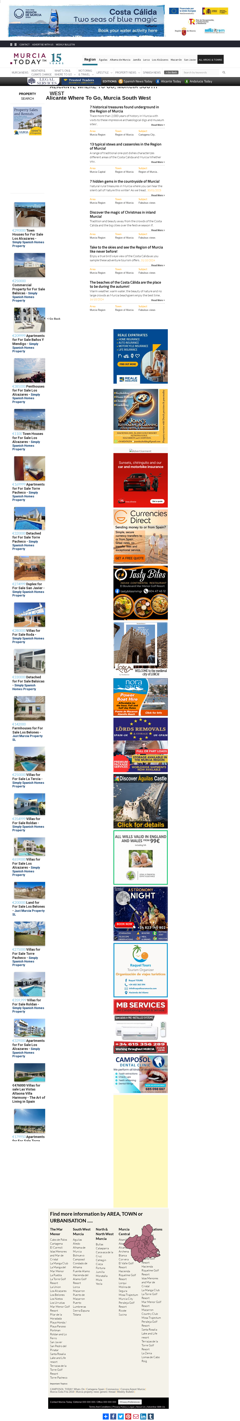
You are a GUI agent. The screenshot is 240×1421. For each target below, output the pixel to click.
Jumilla (137, 59)
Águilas (103, 59)
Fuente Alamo (81, 1271)
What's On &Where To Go (63, 72)
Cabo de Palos (58, 1239)
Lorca (146, 59)
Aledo (76, 1243)
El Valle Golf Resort (126, 1265)
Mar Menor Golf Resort (60, 1308)
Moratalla (101, 1276)
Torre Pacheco (58, 1377)
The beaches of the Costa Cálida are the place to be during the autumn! (125, 284)
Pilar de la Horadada (56, 1316)
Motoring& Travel (85, 72)
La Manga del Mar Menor (58, 1269)
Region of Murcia (124, 134)
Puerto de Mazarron (79, 1297)
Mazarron (79, 1291)
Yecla (99, 1283)
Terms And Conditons (100, 1407)
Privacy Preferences (130, 1402)
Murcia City (126, 1299)
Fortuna (100, 1268)
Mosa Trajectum (128, 1295)
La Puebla (56, 1275)
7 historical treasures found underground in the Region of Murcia (124, 109)
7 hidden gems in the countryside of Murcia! (125, 181)
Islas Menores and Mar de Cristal (58, 1255)
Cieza (99, 1264)
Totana (77, 1314)
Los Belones (57, 1295)
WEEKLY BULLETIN (65, 44)
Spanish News (152, 72)
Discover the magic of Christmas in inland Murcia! (123, 214)
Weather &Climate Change (41, 72)
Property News (125, 72)
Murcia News (20, 72)
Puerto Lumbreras (79, 1304)
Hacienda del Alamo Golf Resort (80, 1279)
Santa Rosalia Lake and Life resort (58, 1358)
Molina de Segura (125, 1289)
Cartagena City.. (147, 134)
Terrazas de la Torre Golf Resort (58, 1369)
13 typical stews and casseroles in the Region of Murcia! (125, 146)
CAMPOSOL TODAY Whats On (67, 1389)
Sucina (123, 1314)
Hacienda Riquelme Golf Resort (127, 1275)
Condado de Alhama (80, 1265)
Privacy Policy (119, 1407)
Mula (99, 1280)
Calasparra (102, 1248)
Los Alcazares (58, 1291)
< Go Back (53, 318)
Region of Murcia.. (148, 171)
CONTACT (25, 44)
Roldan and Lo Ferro (58, 1336)
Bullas (99, 1244)
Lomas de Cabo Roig (151, 1359)
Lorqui (123, 1283)
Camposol (79, 1259)
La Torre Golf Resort (58, 1281)
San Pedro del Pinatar (58, 1348)
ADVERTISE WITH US (42, 44)
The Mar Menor (56, 1231)
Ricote (122, 1310)
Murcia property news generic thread (95, 1392)
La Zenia (147, 1353)
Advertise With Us (156, 1407)
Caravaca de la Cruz (104, 1254)
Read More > (158, 125)
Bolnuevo (78, 1255)
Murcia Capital (97, 171)
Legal (131, 1407)
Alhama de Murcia (120, 59)
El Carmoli (56, 1247)
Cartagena (56, 1243)
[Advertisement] (140, 1151)
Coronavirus (112, 1389)
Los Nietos (56, 1299)
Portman (55, 1330)
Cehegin (101, 1260)
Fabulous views (147, 202)
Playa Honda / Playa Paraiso (58, 1324)
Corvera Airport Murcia (133, 1389)
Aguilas (77, 1239)
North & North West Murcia (105, 1234)
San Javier (190, 59)
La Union (55, 1287)
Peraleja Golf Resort (126, 1304)
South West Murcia (82, 1231)
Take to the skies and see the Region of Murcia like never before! (126, 249)
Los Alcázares (160, 59)
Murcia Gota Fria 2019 (62, 1392)
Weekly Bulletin (125, 1392)
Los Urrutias (57, 1302)
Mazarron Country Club (150, 1312)
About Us (140, 1407)
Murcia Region (97, 134)
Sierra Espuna (81, 1310)
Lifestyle (103, 72)
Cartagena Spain (95, 1389)
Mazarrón (176, 59)
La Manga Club (59, 1263)
